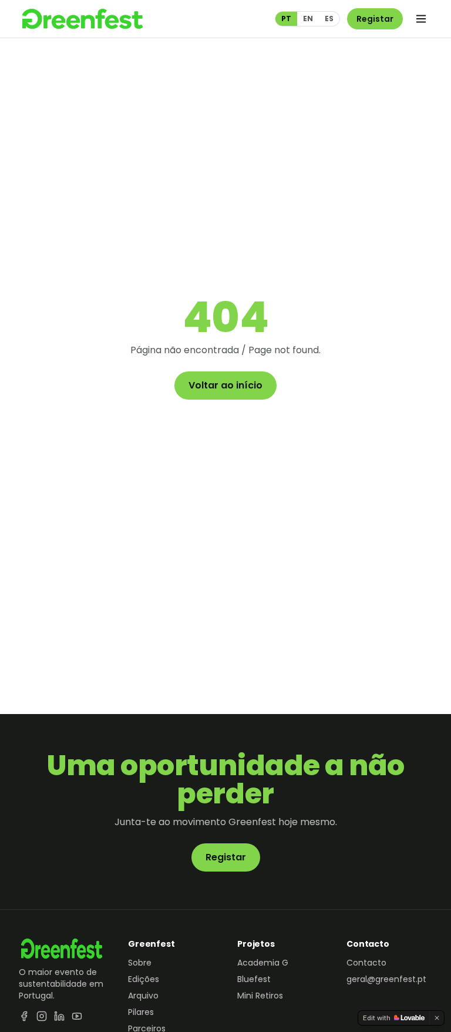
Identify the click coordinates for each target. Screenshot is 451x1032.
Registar (374, 19)
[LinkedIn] (59, 1016)
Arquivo (143, 995)
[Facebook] (24, 1016)
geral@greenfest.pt (386, 979)
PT (286, 19)
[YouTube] (77, 1016)
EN (308, 19)
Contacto (366, 963)
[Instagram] (41, 1016)
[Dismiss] (437, 1018)
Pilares (141, 1012)
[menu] (421, 19)
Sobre (140, 963)
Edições (143, 979)
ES (329, 19)
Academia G (262, 963)
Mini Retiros (260, 995)
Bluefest (254, 979)
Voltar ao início (225, 385)
